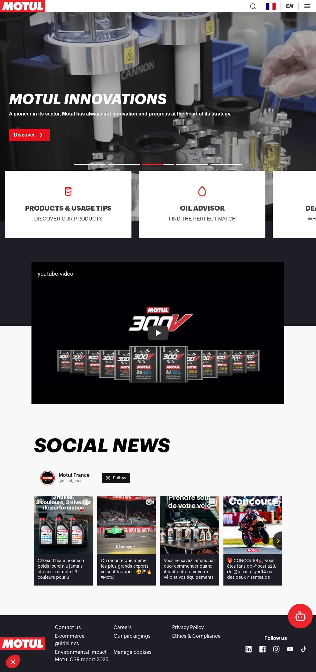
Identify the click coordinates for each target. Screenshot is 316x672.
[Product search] (253, 6)
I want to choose (39, 640)
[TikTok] (303, 649)
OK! (103, 640)
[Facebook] (262, 649)
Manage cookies (133, 652)
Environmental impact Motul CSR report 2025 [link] (81, 656)
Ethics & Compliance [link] (196, 636)
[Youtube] (290, 649)
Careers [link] (123, 627)
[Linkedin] (248, 649)
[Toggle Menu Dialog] (307, 6)
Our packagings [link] (132, 636)
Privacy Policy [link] (188, 627)
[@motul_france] (47, 478)
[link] (158, 116)
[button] (13, 661)
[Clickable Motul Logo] (22, 6)
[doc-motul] (300, 616)
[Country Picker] (271, 6)
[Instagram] (276, 649)
